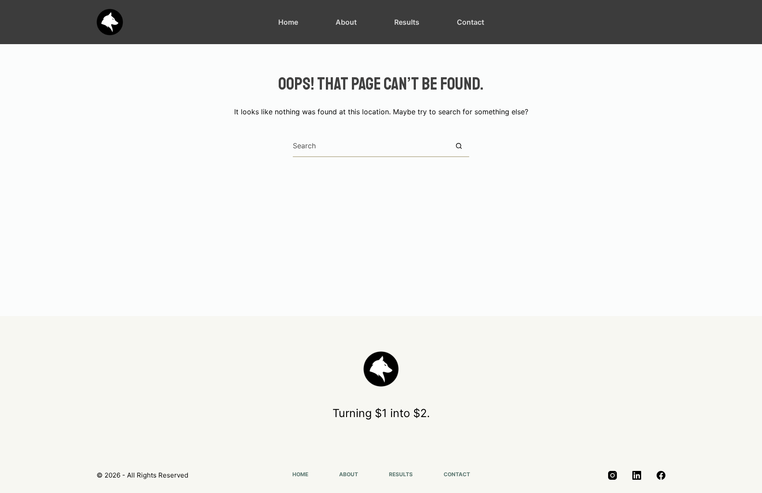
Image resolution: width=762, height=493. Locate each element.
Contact (470, 22)
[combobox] (370, 146)
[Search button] (458, 145)
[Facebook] (661, 475)
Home (288, 22)
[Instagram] (612, 475)
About (346, 22)
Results (406, 22)
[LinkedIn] (636, 475)
